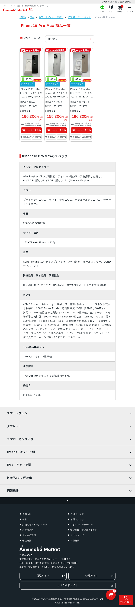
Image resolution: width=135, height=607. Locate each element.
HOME (23, 17)
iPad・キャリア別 (19, 464)
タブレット (14, 426)
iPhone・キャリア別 (21, 451)
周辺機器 (13, 490)
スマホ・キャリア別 (20, 439)
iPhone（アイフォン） (79, 17)
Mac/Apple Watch (19, 477)
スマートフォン (17, 413)
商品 (32, 17)
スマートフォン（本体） (51, 17)
